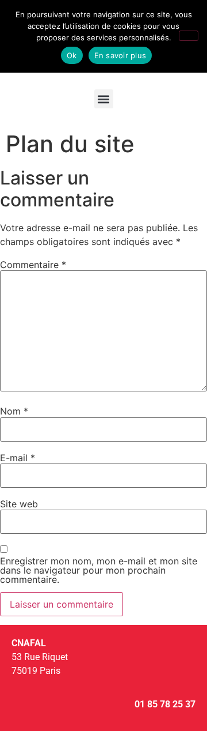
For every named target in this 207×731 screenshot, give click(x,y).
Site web (19, 503)
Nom (14, 411)
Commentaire (33, 264)
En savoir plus (120, 55)
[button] (103, 98)
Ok (72, 55)
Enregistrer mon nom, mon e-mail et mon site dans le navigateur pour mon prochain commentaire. (98, 570)
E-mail (17, 457)
